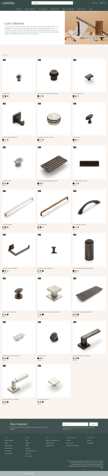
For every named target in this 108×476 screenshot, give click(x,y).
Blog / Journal (69, 443)
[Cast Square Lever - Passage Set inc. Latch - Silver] (89, 337)
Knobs (6, 443)
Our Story (89, 440)
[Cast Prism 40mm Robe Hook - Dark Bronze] (18, 118)
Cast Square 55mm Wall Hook (45, 268)
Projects (68, 440)
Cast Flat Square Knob (43, 399)
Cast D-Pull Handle (7, 224)
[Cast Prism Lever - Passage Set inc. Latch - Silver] (18, 380)
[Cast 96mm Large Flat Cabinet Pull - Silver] (18, 337)
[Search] (74, 3)
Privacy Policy (8, 473)
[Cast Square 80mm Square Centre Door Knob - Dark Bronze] (54, 293)
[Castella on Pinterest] (27, 474)
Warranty (27, 448)
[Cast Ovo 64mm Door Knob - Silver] (18, 293)
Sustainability (90, 443)
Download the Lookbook (72, 445)
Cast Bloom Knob (6, 181)
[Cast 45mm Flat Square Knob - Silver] (54, 380)
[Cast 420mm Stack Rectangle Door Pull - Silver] (89, 293)
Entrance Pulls (8, 448)
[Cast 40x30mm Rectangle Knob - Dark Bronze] (89, 75)
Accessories (8, 450)
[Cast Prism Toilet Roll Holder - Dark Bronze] (18, 249)
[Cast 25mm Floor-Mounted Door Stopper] (54, 75)
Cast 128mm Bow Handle (79, 224)
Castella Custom (50, 445)
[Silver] (3, 96)
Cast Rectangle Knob (78, 93)
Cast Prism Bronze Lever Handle (10, 399)
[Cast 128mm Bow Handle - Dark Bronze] (89, 206)
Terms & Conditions (17, 473)
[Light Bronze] (8, 96)
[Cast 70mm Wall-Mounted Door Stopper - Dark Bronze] (89, 249)
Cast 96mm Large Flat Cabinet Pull (11, 355)
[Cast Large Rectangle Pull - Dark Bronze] (54, 162)
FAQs (26, 440)
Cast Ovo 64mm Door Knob (9, 312)
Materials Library (50, 443)
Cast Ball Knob (6, 93)
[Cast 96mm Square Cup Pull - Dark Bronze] (89, 162)
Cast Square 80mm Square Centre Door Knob (48, 312)
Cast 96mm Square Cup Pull (80, 181)
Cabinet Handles (9, 440)
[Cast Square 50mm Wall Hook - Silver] (54, 249)
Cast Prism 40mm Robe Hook (9, 137)
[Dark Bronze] (5, 96)
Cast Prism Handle (42, 224)
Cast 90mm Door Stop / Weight (45, 137)
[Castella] (8, 3)
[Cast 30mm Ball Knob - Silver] (18, 75)
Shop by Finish (8, 453)
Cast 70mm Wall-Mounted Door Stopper (83, 268)
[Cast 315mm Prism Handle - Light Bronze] (54, 206)
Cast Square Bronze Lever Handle (81, 355)
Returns (27, 445)
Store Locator (28, 456)
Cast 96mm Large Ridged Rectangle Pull (47, 181)
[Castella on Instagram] (29, 474)
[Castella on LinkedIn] (32, 474)
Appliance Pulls (8, 445)
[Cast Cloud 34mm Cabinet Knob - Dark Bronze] (54, 337)
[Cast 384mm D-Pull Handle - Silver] (18, 206)
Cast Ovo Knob (76, 137)
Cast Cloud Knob (41, 355)
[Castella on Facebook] (24, 474)
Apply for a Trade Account (52, 440)
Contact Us (28, 453)
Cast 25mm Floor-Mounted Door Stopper (47, 93)
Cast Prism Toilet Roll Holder (9, 268)
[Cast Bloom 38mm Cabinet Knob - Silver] (18, 162)
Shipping (27, 443)
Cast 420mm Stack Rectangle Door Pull (83, 312)
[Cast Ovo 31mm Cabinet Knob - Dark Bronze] (89, 118)
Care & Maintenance (30, 450)
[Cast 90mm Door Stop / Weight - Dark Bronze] (54, 118)
